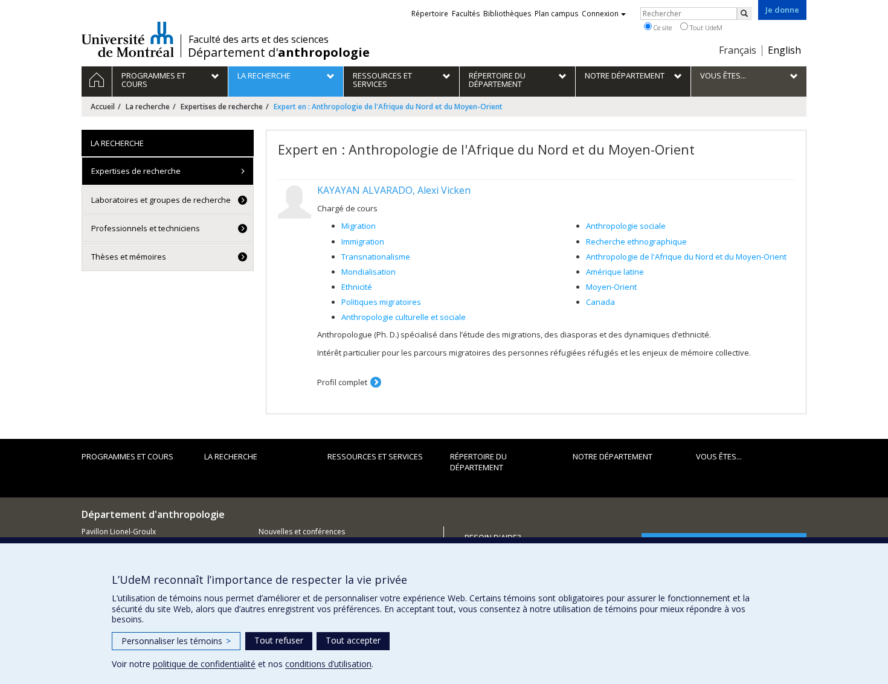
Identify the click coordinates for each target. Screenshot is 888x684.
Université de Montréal (128, 39)
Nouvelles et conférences (302, 531)
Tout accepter (353, 640)
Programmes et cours (127, 456)
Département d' (279, 52)
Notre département (612, 456)
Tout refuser (278, 640)
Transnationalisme (375, 256)
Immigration (362, 241)
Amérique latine (615, 271)
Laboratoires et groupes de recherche (161, 199)
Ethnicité (356, 286)
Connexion (600, 13)
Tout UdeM (705, 27)
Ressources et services (375, 456)
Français (737, 50)
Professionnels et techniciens (145, 228)
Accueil (103, 106)
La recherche (148, 106)
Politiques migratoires (381, 301)
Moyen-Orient (611, 286)
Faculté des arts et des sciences (258, 39)
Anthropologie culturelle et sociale (403, 317)
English (784, 50)
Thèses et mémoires (128, 256)
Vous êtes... (719, 456)
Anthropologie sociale (626, 225)
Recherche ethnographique (636, 241)
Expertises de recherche (222, 106)
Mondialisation (368, 271)
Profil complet (342, 382)
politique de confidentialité (204, 664)
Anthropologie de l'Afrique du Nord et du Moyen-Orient (686, 256)
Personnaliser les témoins (176, 641)
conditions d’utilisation (328, 664)
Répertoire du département (478, 462)
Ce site (662, 27)
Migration (358, 225)
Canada (600, 301)
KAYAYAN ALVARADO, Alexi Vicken (394, 190)
